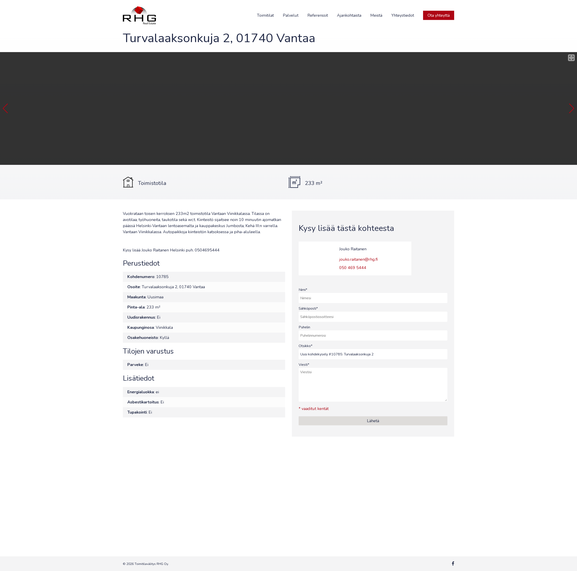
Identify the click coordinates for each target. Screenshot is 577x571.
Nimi (303, 289)
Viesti (304, 364)
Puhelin (304, 327)
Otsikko (305, 345)
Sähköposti (308, 308)
